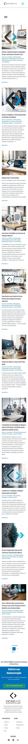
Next (14, 652)
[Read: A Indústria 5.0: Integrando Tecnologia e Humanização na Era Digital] (14, 475)
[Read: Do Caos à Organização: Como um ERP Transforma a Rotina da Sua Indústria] (14, 535)
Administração (17, 57)
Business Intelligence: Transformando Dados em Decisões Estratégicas (14, 116)
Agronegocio (5, 58)
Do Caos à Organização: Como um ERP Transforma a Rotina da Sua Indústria (12, 551)
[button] (23, 4)
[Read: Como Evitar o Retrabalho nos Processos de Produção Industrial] (14, 218)
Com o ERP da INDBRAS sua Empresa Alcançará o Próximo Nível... (14, 663)
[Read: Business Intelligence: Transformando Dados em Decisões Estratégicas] (14, 99)
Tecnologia (19, 60)
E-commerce (12, 121)
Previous (14, 645)
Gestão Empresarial (7, 60)
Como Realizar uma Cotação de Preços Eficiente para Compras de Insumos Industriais (12, 299)
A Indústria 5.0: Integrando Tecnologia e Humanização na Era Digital (12, 492)
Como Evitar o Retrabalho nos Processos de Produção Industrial (13, 234)
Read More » (5, 82)
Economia (18, 58)
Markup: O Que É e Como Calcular (10, 178)
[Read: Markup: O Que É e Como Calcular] (14, 162)
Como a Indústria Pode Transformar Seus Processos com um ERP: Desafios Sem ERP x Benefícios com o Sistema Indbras (14, 606)
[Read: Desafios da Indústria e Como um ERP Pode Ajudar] (14, 346)
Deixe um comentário (7, 57)
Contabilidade (12, 58)
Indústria (14, 60)
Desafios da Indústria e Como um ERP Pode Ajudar (13, 363)
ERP (22, 58)
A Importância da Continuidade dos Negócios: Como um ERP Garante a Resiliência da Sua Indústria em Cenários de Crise (14, 427)
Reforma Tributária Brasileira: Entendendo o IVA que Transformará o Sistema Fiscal (13, 53)
